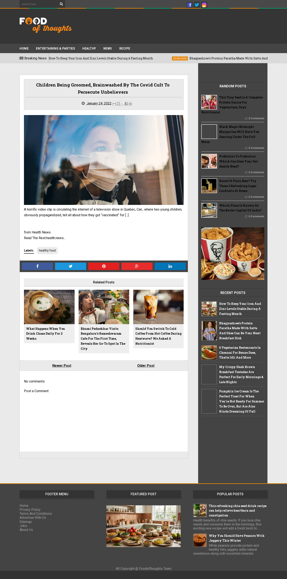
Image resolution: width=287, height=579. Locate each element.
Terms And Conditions (36, 514)
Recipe (124, 48)
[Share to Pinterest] (130, 104)
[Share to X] (122, 104)
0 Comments (256, 118)
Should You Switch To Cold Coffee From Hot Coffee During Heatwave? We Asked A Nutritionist (158, 336)
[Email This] (114, 104)
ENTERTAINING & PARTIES (55, 48)
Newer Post (61, 366)
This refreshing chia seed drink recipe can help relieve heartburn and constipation (237, 510)
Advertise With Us (33, 518)
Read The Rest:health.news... (45, 238)
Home (24, 48)
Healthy (89, 48)
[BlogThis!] (118, 104)
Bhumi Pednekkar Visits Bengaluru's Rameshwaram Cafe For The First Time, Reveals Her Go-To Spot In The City (103, 339)
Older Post (145, 366)
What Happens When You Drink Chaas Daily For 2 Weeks (45, 334)
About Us (26, 530)
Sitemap (26, 522)
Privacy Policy (30, 510)
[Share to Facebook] (126, 104)
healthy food (47, 250)
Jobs (23, 526)
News (107, 48)
